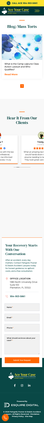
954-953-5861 (17, 296)
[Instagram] (22, 385)
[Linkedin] (29, 385)
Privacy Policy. (18, 416)
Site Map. (29, 416)
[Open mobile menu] (36, 10)
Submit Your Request (22, 360)
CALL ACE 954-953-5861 (24, 3)
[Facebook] (14, 385)
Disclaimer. (35, 414)
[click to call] (5, 417)
